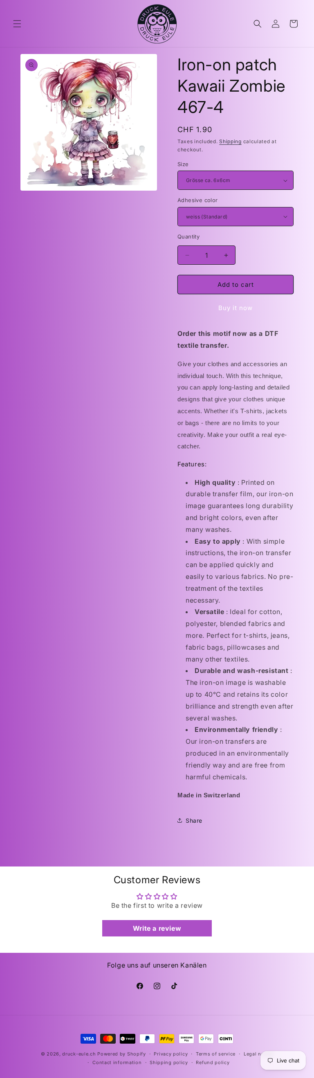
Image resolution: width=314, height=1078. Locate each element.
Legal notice (258, 1054)
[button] (17, 24)
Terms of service (216, 1054)
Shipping (230, 141)
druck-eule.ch (79, 1054)
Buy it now (235, 308)
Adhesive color (197, 200)
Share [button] (194, 820)
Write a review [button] (157, 928)
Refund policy (212, 1062)
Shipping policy (169, 1062)
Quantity (188, 236)
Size (183, 164)
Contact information (116, 1062)
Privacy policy (171, 1054)
